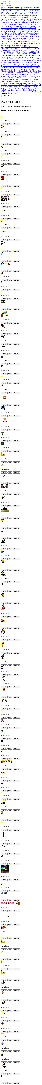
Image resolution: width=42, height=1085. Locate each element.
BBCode (4, 124)
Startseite (3, 97)
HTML (10, 124)
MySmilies (5, 1)
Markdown (16, 124)
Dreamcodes (6, 95)
